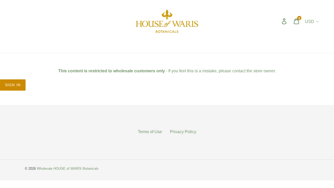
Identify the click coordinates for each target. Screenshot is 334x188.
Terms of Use (150, 131)
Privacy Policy (183, 131)
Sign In (13, 85)
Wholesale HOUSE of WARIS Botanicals (68, 168)
